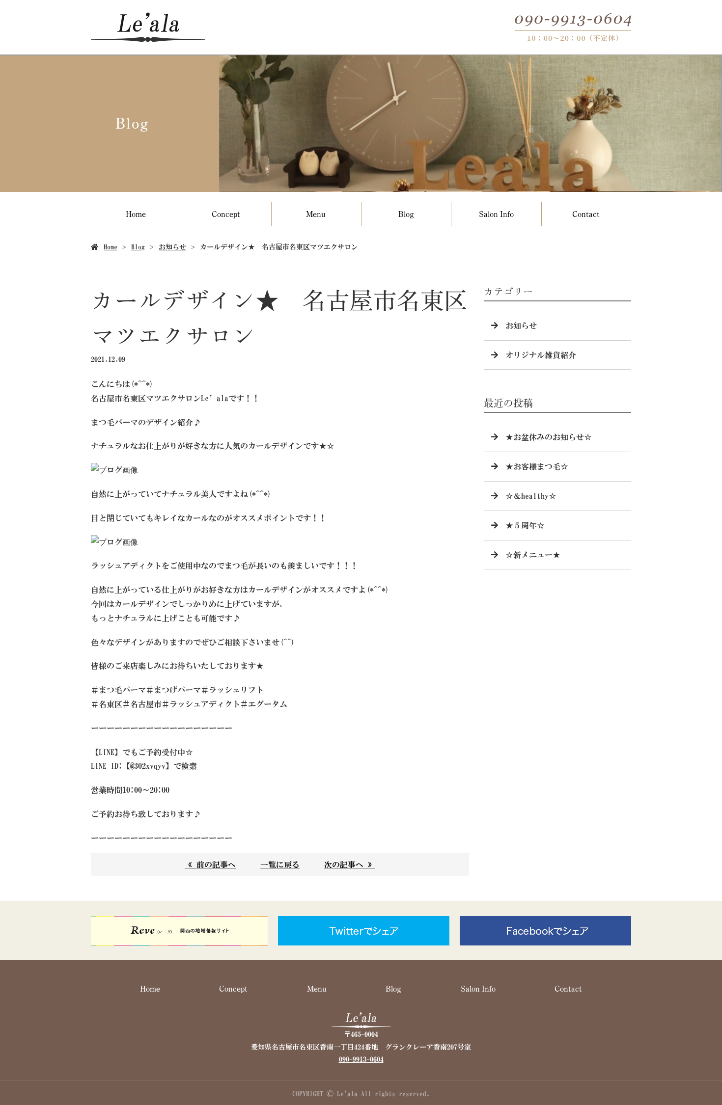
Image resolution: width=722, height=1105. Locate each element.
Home (136, 214)
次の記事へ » (349, 864)
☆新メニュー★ (532, 555)
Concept (226, 214)
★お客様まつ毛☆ (536, 466)
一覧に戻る (280, 864)
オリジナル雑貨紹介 (540, 355)
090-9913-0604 (361, 1059)
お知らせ (172, 246)
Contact (586, 214)
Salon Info (496, 214)
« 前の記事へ (210, 864)
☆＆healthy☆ (530, 496)
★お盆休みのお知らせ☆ (548, 437)
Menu (316, 214)
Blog (406, 214)
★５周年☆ (525, 525)
